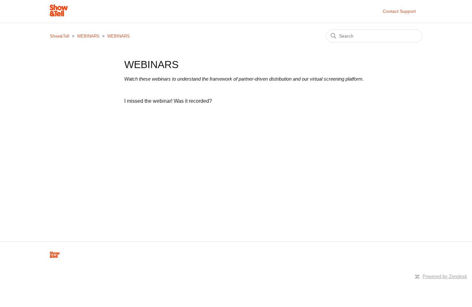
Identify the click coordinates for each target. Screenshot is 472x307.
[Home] (59, 14)
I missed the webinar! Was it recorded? (168, 101)
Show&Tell (59, 36)
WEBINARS (88, 36)
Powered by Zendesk (445, 276)
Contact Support (399, 11)
